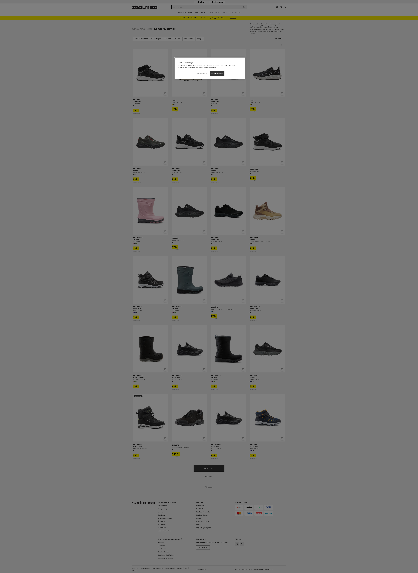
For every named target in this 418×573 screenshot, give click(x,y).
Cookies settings (201, 73)
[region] (209, 68)
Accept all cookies (217, 73)
